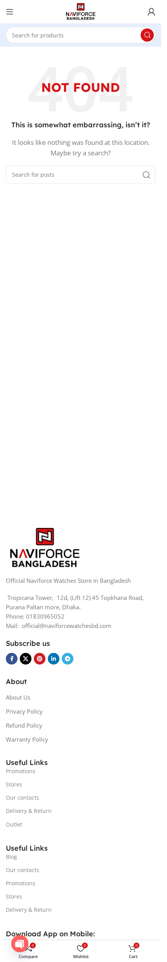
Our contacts (22, 797)
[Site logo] (80, 11)
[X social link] (25, 659)
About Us (18, 697)
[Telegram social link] (67, 659)
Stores (14, 784)
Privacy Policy (24, 711)
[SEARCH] (147, 35)
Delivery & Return (29, 810)
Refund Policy (24, 725)
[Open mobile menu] (9, 11)
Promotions (20, 771)
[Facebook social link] (11, 659)
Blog (11, 856)
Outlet (14, 824)
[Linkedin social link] (53, 659)
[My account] (151, 11)
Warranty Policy (27, 739)
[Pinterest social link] (39, 659)
